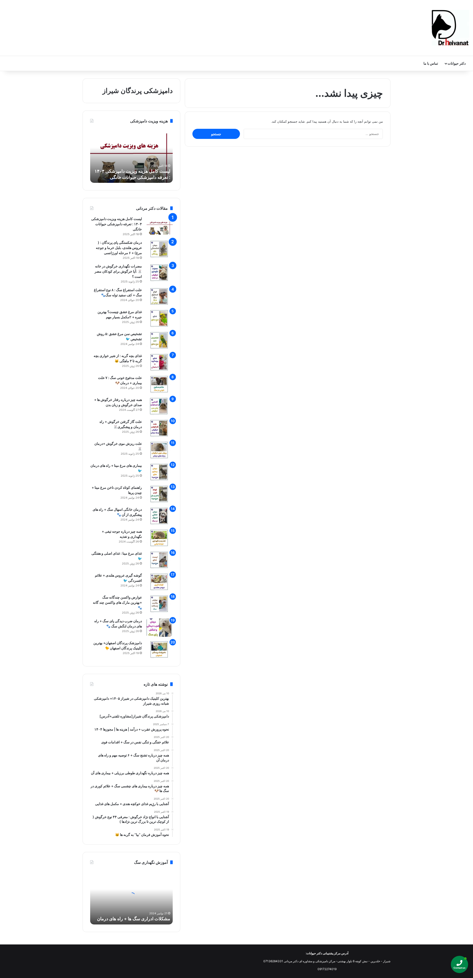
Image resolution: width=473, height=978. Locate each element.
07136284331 (273, 961)
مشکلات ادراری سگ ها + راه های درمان (133, 918)
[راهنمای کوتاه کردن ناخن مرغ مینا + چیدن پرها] (159, 494)
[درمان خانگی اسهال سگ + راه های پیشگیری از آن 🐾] (159, 516)
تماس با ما (430, 63)
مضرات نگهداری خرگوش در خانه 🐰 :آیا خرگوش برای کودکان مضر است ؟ (118, 271)
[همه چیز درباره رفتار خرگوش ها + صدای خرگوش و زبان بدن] (159, 406)
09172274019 (327, 969)
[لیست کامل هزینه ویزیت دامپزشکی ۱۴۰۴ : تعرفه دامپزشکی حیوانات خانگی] (159, 225)
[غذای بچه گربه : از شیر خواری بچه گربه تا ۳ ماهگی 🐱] (159, 362)
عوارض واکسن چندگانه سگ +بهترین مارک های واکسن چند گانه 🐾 (117, 602)
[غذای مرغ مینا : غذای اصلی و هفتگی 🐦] (159, 560)
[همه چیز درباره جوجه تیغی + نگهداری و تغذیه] (159, 538)
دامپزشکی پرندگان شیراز (137, 91)
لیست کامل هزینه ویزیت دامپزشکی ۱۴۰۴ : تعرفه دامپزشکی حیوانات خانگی (116, 224)
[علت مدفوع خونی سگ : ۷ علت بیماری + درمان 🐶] (159, 384)
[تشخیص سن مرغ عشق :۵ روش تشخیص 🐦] (159, 340)
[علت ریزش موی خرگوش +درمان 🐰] (159, 450)
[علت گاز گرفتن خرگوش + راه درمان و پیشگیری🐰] (159, 428)
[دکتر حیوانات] (450, 28)
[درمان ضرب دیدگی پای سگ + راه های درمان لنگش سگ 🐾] (159, 627)
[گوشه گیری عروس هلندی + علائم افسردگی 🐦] (159, 582)
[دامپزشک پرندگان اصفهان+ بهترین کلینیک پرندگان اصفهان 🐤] (159, 649)
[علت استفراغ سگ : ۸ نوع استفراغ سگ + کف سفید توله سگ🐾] (159, 296)
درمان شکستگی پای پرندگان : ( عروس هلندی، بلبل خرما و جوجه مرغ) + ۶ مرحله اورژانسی (119, 247)
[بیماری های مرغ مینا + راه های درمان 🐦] (159, 472)
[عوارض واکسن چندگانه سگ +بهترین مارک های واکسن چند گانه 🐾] (159, 604)
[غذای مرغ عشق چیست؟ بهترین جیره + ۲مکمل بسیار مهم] (159, 318)
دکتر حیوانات (457, 63)
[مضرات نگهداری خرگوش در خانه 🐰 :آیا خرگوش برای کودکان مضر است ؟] (159, 272)
